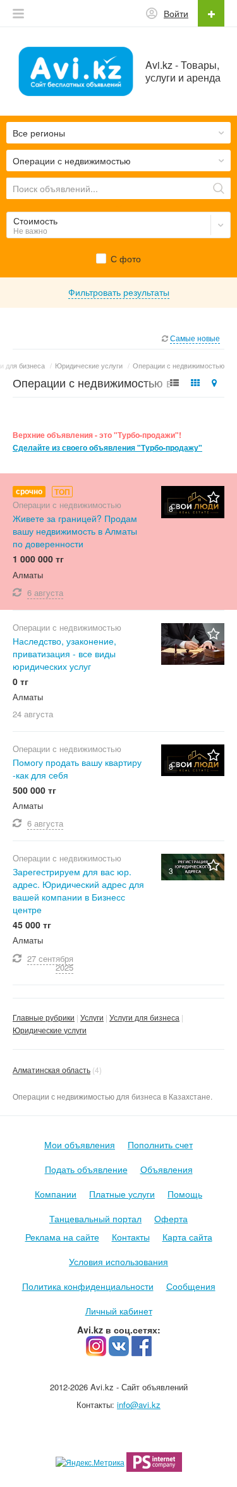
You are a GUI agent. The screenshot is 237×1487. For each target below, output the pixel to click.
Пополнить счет (160, 1144)
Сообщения (191, 1286)
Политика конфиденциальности (88, 1286)
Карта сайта (187, 1236)
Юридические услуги (50, 1029)
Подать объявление (86, 1169)
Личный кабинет (118, 1310)
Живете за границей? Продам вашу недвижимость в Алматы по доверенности (75, 531)
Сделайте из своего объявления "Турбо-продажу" (107, 447)
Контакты (131, 1236)
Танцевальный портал (95, 1218)
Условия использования (118, 1261)
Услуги (92, 1017)
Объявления (166, 1169)
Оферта (171, 1218)
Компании (55, 1193)
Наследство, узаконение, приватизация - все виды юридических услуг (64, 653)
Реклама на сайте (62, 1236)
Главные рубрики (44, 1017)
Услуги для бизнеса (144, 1017)
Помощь (184, 1193)
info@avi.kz (139, 1405)
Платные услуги (122, 1193)
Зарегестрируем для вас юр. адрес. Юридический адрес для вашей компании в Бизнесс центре (78, 890)
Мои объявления (79, 1144)
